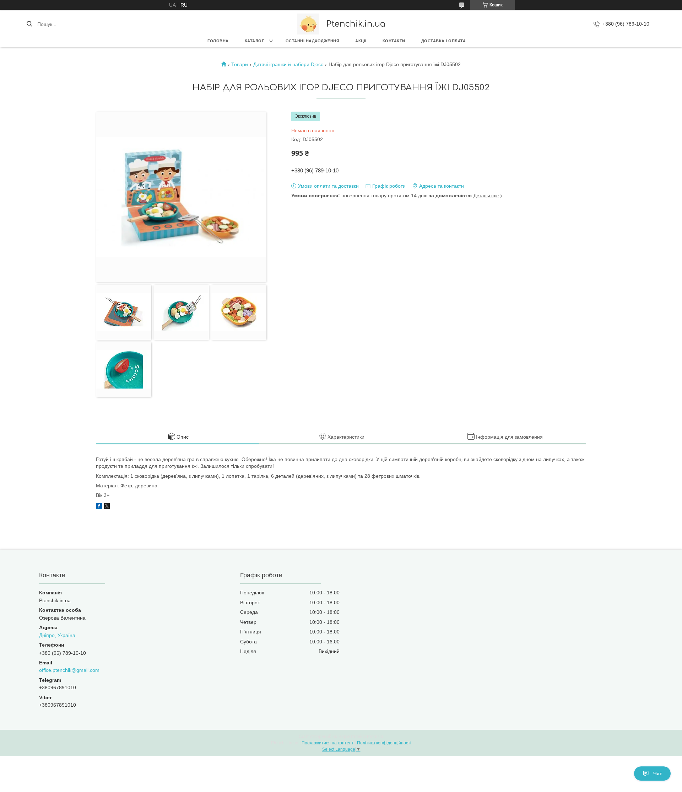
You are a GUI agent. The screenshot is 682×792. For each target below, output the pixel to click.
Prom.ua (375, 736)
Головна (218, 41)
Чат (657, 773)
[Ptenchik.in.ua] (308, 24)
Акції (361, 41)
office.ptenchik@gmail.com (69, 670)
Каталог (254, 41)
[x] (107, 507)
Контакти (394, 41)
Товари (239, 64)
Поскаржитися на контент (328, 742)
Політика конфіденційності (384, 742)
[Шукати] (29, 24)
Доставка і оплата (443, 41)
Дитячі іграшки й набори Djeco (288, 64)
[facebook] (99, 507)
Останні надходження (313, 41)
